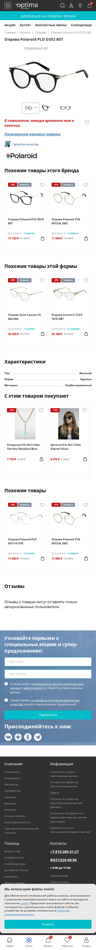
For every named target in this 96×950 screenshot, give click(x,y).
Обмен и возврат (14, 882)
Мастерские (11, 784)
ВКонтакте (8, 737)
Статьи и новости (14, 816)
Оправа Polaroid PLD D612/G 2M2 (66, 221)
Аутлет (25, 25)
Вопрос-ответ (12, 851)
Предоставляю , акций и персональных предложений (44, 702)
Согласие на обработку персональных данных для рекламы (66, 803)
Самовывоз (11, 876)
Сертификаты (12, 790)
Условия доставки (15, 863)
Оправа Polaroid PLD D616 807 (26, 221)
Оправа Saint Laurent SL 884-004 (24, 317)
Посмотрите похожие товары (32, 134)
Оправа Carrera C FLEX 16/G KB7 (67, 317)
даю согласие (33, 688)
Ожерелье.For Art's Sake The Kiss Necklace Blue (23, 447)
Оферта (54, 792)
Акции (9, 25)
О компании (11, 772)
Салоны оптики (59, 882)
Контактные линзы (51, 25)
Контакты (10, 809)
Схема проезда (59, 875)
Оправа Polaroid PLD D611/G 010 (22, 541)
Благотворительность (17, 822)
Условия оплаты (14, 857)
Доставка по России (16, 870)
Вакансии (10, 803)
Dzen (18, 737)
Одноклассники (28, 737)
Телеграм (38, 737)
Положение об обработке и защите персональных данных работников (68, 817)
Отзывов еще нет (36, 48)
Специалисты (12, 778)
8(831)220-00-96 (63, 860)
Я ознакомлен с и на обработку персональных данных (47, 688)
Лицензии (10, 797)
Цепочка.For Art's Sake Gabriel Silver (65, 447)
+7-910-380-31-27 (64, 851)
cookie (25, 903)
